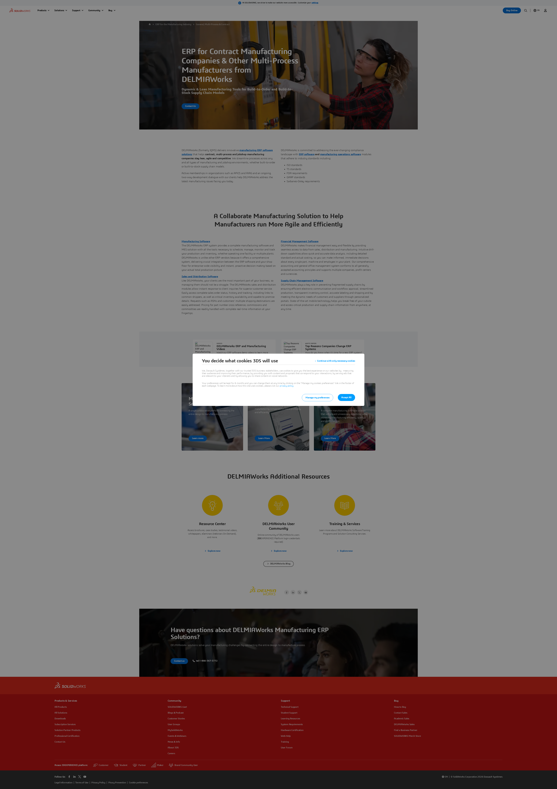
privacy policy (286, 386)
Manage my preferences (317, 397)
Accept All (346, 397)
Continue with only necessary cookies (336, 361)
